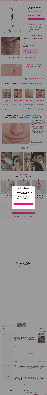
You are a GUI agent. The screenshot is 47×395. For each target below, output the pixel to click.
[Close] (34, 187)
